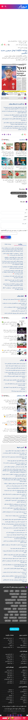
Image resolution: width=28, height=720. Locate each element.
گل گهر (14, 609)
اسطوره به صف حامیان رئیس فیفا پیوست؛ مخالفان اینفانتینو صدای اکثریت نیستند (15, 555)
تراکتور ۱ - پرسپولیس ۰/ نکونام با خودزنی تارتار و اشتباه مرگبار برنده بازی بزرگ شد (13, 254)
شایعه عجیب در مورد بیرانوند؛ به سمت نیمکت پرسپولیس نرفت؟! (15, 516)
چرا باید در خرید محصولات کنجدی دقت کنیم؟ (15, 366)
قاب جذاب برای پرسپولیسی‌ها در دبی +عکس (15, 486)
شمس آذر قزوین (22, 617)
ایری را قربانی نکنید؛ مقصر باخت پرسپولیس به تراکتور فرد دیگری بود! (13, 276)
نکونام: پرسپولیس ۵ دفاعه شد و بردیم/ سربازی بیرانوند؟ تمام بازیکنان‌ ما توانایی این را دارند (13, 284)
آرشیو (24, 643)
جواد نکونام (14, 597)
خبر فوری (18, 436)
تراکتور (11, 591)
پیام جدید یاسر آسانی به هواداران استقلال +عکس (14, 467)
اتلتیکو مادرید (23, 606)
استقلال (17, 591)
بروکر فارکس (24, 439)
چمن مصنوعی (24, 436)
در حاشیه (10, 643)
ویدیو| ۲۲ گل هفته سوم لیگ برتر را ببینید (16, 535)
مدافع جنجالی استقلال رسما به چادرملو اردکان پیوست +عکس (14, 551)
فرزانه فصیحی (9, 656)
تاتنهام (24, 700)
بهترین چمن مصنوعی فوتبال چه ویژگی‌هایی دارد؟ (15, 363)
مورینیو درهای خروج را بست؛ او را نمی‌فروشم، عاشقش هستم (14, 512)
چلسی (6, 614)
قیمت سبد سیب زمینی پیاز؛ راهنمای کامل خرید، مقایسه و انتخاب (15, 384)
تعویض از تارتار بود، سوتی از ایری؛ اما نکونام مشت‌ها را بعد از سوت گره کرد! (14, 280)
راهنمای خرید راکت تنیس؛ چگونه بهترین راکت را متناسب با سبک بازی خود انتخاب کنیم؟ (15, 373)
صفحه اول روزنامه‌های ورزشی (19, 193)
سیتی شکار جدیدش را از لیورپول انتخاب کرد (15, 532)
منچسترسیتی (23, 620)
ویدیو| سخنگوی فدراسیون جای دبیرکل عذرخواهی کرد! (13, 519)
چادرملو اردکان (23, 611)
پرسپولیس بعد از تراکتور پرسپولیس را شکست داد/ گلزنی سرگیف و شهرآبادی (14, 463)
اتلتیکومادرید (23, 691)
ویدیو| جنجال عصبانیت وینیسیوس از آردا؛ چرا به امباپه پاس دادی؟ (14, 457)
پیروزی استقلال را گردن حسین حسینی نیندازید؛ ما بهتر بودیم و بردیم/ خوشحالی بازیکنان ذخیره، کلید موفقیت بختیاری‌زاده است (12, 263)
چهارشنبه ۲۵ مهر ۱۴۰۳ (22, 48)
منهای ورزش (20, 296)
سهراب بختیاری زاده (14, 594)
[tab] (20, 244)
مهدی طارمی (23, 663)
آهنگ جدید (7, 436)
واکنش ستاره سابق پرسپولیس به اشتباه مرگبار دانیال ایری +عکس (14, 495)
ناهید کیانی (9, 659)
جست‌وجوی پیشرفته (21, 647)
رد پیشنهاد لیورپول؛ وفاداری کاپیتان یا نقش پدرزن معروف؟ (15, 569)
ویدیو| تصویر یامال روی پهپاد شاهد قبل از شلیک (14, 313)
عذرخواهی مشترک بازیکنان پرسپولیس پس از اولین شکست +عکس (14, 541)
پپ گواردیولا (9, 677)
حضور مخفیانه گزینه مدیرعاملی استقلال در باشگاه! (14, 483)
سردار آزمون (23, 654)
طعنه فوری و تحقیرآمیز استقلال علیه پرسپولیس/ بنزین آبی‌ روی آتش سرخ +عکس (15, 115)
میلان (11, 614)
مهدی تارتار (23, 594)
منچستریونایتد (9, 699)
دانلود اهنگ (12, 439)
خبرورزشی (22, 6)
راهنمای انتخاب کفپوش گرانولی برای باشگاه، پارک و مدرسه (14, 377)
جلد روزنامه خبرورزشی (7, 647)
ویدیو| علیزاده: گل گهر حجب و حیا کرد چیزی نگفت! (14, 528)
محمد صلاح (7, 620)
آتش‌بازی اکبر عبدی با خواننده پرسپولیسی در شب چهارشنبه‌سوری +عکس (15, 307)
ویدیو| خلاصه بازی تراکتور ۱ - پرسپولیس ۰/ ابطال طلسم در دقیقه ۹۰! (13, 288)
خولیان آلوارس (7, 609)
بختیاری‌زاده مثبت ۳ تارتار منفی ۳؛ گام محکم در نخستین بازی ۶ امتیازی (15, 501)
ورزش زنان (10, 640)
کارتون (10, 645)
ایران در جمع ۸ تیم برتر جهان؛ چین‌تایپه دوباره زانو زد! (13, 558)
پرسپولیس (23, 591)
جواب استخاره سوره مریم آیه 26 (18, 391)
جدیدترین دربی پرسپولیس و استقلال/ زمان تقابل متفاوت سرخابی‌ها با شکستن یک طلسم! (15, 505)
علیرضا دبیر (23, 661)
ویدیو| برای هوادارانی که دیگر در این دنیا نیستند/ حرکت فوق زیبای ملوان (15, 491)
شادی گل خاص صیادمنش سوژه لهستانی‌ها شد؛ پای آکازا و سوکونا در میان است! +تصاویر (14, 524)
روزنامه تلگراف (22, 196)
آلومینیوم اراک (14, 606)
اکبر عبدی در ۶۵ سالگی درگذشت (18, 311)
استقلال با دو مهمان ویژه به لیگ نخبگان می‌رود (15, 451)
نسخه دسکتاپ (14, 629)
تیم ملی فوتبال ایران (13, 611)
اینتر (25, 693)
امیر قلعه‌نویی (9, 658)
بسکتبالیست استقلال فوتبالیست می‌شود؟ (16, 488)
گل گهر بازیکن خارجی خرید (19, 530)
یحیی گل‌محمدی (8, 661)
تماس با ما (23, 640)
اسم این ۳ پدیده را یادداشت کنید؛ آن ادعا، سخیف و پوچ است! (14, 573)
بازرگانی (22, 360)
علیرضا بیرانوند (22, 597)
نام (26, 210)
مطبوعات (19, 41)
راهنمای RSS (23, 645)
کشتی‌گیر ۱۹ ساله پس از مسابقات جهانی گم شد (15, 522)
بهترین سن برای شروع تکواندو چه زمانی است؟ (15, 370)
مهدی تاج (24, 658)
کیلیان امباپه (9, 670)
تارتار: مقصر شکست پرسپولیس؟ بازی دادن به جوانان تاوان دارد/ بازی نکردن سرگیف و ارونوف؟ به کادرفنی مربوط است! (12, 272)
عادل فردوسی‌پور (8, 654)
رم (11, 693)
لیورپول (16, 614)
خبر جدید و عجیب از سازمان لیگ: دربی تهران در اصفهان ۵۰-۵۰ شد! (14, 545)
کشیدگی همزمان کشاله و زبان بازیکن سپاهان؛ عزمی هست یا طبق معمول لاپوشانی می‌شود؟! (15, 123)
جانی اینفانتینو (13, 617)
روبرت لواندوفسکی (8, 679)
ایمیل (25, 216)
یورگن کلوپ (9, 675)
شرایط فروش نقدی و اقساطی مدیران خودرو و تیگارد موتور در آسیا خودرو (14, 380)
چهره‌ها (10, 642)
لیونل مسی (9, 681)
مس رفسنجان (23, 681)
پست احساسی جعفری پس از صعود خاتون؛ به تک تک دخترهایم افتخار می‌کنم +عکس (14, 508)
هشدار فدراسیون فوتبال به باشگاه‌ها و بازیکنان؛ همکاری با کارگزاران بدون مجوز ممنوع (14, 576)
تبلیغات (24, 642)
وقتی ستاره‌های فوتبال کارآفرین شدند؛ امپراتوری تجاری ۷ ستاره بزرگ (14, 119)
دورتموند (10, 689)
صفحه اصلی (25, 41)
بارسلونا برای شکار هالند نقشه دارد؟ (17, 548)
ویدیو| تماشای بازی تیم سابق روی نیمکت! (16, 460)
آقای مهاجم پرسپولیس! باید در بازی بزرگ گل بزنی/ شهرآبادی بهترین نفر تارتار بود (15, 537)
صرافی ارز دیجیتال (23, 441)
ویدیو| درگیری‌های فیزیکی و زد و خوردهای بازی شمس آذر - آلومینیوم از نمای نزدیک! (14, 565)
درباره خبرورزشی (22, 638)
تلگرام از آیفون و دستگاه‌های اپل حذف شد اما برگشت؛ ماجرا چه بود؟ (14, 304)
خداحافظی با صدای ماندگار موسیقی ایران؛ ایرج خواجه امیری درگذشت (14, 300)
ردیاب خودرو (13, 436)
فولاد (25, 677)
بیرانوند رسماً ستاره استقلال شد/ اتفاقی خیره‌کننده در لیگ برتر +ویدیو (14, 453)
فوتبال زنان (15, 620)
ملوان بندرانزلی (23, 683)
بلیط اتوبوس (11, 441)
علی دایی (24, 659)
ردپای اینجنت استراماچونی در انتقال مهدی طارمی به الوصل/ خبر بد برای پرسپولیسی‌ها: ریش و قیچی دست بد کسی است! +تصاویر (14, 128)
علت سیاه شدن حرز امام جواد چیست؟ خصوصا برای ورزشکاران (14, 388)
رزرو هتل (17, 441)
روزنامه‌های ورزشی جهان (12, 41)
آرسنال (5, 617)
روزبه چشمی (23, 614)
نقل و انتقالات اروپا (22, 600)
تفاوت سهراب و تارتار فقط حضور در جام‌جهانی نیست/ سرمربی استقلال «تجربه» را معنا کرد (13, 258)
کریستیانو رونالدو (8, 672)
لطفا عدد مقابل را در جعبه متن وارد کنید (16, 230)
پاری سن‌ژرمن (23, 699)
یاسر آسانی (17, 603)
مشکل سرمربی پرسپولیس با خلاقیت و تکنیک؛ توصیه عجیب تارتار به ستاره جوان (14, 475)
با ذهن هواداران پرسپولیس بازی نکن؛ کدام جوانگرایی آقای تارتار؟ (14, 580)
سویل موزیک (18, 439)
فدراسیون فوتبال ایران (10, 600)
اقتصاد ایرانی (5, 441)
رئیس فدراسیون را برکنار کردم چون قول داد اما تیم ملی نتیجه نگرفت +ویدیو (14, 111)
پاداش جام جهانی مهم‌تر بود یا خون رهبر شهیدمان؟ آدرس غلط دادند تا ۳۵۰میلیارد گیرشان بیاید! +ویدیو (15, 108)
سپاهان (6, 591)
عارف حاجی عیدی (22, 609)
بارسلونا (24, 603)
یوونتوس (10, 702)
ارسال (5, 237)
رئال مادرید (10, 691)
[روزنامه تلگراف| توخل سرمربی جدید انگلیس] (14, 79)
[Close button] (27, 715)
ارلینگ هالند (9, 683)
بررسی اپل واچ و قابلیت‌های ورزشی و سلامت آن (15, 368)
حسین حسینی (9, 603)
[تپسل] (1, 715)
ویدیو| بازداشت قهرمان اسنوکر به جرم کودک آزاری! (14, 498)
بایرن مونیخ (23, 697)
